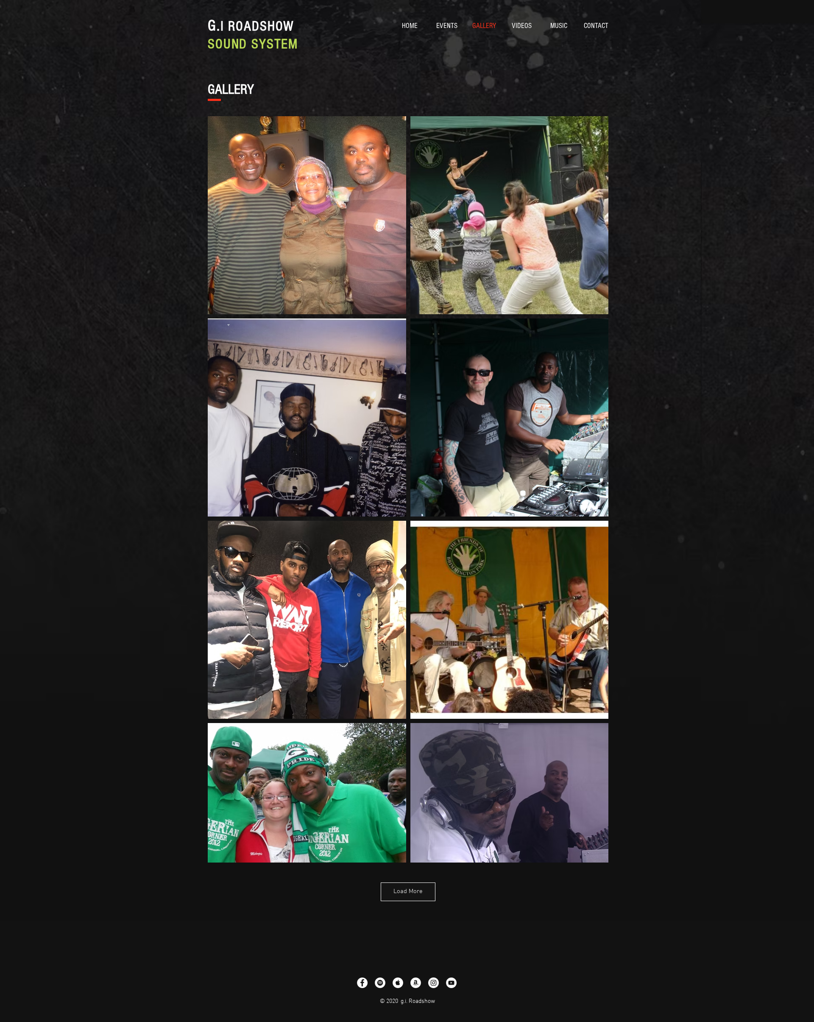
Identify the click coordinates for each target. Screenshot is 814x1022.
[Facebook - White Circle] (362, 982)
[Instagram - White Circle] (433, 982)
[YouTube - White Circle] (451, 982)
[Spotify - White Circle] (380, 982)
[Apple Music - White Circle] (398, 982)
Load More (408, 891)
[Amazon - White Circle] (415, 982)
